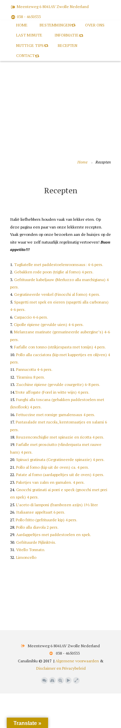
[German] (33, 179)
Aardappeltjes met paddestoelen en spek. (53, 534)
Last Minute (29, 35)
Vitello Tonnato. (30, 549)
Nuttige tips (30, 45)
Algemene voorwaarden (77, 660)
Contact (25, 55)
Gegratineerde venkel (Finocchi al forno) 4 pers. (57, 294)
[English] (20, 179)
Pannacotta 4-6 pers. (34, 369)
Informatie (66, 35)
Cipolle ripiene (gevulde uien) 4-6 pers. (49, 324)
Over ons (95, 24)
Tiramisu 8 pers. (30, 377)
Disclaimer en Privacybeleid (61, 668)
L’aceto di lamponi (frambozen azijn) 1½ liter (57, 504)
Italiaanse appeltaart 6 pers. (40, 512)
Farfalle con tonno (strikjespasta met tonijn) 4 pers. (60, 346)
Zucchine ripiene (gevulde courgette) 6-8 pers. (58, 384)
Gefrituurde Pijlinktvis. (36, 542)
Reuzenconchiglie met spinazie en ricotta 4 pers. (60, 437)
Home (22, 24)
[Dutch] (13, 179)
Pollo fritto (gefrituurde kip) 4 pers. (46, 519)
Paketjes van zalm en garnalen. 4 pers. (50, 482)
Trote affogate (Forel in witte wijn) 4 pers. (52, 392)
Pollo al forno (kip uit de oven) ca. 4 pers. (52, 467)
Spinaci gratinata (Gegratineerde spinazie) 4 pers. (60, 459)
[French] (27, 179)
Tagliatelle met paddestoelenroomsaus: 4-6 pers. (58, 264)
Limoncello (26, 557)
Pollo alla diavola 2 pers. (37, 527)
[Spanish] (47, 179)
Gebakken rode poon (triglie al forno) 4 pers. (53, 271)
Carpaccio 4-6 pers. (31, 317)
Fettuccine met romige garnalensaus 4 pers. (55, 414)
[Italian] (40, 179)
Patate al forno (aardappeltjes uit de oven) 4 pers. (60, 474)
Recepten (67, 45)
